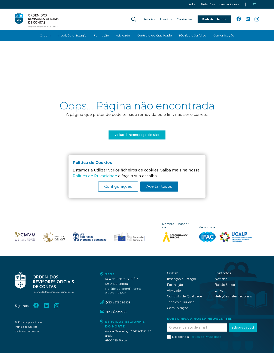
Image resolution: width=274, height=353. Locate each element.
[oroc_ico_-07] (25, 237)
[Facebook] (239, 19)
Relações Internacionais (233, 296)
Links (219, 290)
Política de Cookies (26, 326)
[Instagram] (257, 19)
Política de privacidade (28, 322)
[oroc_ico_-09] (90, 237)
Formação (175, 285)
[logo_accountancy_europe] (177, 237)
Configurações (118, 186)
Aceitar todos (159, 186)
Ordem (172, 273)
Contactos (223, 273)
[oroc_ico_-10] (129, 237)
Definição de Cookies (27, 331)
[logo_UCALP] (235, 237)
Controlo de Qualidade (184, 296)
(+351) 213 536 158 (118, 302)
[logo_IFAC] (207, 237)
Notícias (221, 279)
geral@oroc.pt (116, 311)
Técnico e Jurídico (181, 302)
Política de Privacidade (205, 336)
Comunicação (177, 308)
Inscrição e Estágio (181, 279)
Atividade (174, 290)
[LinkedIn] (248, 19)
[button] (133, 19)
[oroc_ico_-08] (54, 237)
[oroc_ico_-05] (37, 19)
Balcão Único (225, 285)
